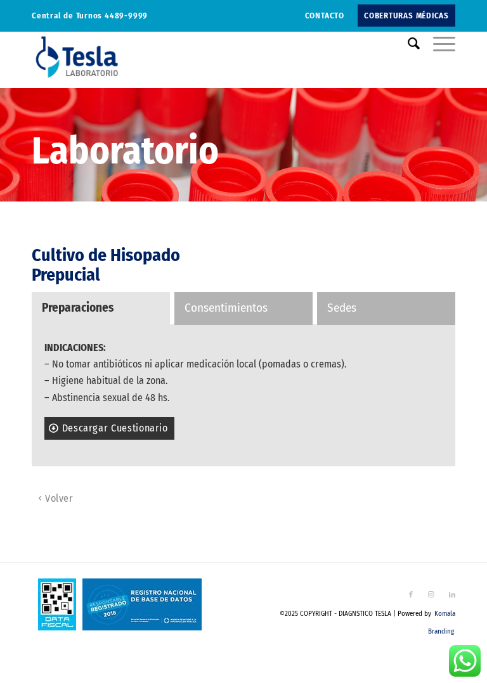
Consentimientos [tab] (226, 307)
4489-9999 (126, 15)
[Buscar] (407, 43)
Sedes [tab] (341, 307)
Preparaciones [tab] (78, 307)
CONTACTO (324, 15)
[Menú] (437, 43)
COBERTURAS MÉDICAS (406, 15)
